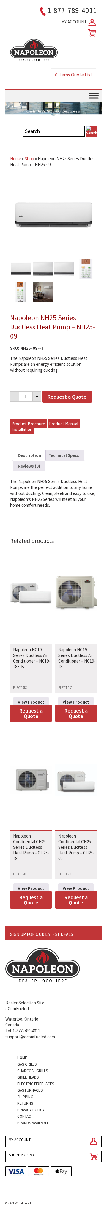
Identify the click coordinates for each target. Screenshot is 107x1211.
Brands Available (33, 1122)
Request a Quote (67, 396)
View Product (31, 702)
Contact (25, 1116)
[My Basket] (91, 32)
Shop (29, 158)
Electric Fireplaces (35, 1083)
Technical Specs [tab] (63, 455)
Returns (25, 1103)
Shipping (25, 1096)
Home (15, 158)
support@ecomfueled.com (30, 1037)
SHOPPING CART (22, 1154)
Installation (22, 429)
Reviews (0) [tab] (29, 466)
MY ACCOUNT (74, 22)
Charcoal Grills (32, 1070)
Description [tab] (29, 455)
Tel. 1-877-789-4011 (22, 1031)
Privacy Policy (31, 1109)
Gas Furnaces (30, 1090)
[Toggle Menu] (94, 95)
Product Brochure (28, 423)
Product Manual (63, 423)
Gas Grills (27, 1064)
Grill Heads (28, 1077)
